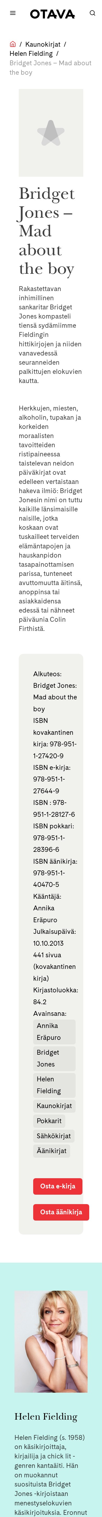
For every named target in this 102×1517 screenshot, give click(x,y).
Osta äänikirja (61, 1212)
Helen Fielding (31, 53)
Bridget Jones (48, 1058)
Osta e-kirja (57, 1186)
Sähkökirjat (54, 1136)
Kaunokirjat (42, 44)
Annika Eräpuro (49, 1031)
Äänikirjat (51, 1151)
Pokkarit (49, 1121)
